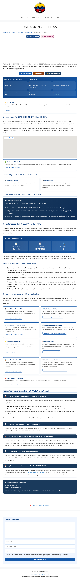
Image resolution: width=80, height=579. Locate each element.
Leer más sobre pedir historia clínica (53, 317)
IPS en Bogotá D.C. (21, 32)
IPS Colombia (11, 32)
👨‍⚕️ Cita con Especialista (53, 73)
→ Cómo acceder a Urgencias (13, 384)
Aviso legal (34, 574)
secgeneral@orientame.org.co (61, 85)
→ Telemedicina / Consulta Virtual (14, 334)
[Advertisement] (40, 51)
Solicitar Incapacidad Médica (53, 360)
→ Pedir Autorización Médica (13, 371)
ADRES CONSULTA (37, 18)
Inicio (4, 32)
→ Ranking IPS (9, 110)
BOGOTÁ (29, 32)
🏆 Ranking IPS (39, 73)
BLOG (57, 18)
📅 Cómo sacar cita (25, 73)
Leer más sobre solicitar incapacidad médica (55, 370)
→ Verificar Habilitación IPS (13, 167)
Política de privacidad (43, 574)
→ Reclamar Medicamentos (13, 353)
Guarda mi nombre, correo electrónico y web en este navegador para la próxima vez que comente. (38, 554)
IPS (27, 18)
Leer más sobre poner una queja (51, 351)
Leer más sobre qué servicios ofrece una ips (54, 333)
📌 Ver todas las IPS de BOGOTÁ (40, 505)
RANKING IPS (49, 18)
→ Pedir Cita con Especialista (13, 318)
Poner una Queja (49, 341)
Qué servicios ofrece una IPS (53, 325)
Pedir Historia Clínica (50, 309)
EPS (22, 18)
